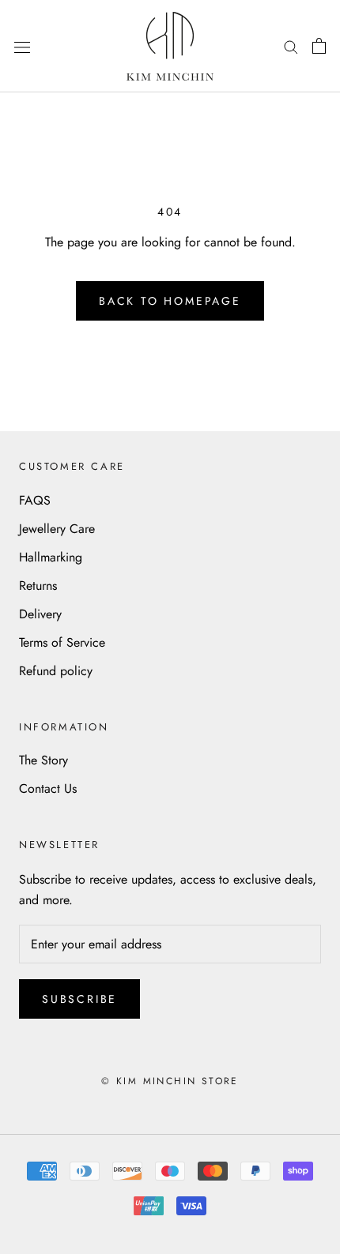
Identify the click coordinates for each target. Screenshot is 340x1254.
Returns (38, 585)
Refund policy (56, 671)
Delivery (40, 614)
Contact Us (48, 788)
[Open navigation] (22, 45)
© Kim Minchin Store (170, 1081)
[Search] (291, 46)
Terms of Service (62, 642)
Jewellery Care (57, 529)
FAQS (35, 500)
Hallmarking (50, 557)
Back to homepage (170, 301)
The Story (43, 760)
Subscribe (79, 999)
